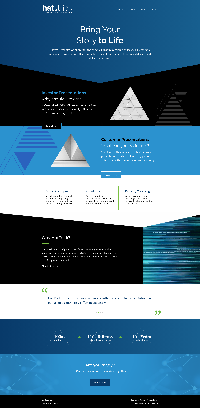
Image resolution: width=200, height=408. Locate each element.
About (142, 9)
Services (120, 9)
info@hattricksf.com (50, 403)
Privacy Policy (152, 400)
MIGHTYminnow (151, 403)
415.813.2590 (47, 400)
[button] (96, 312)
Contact (152, 9)
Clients (132, 9)
